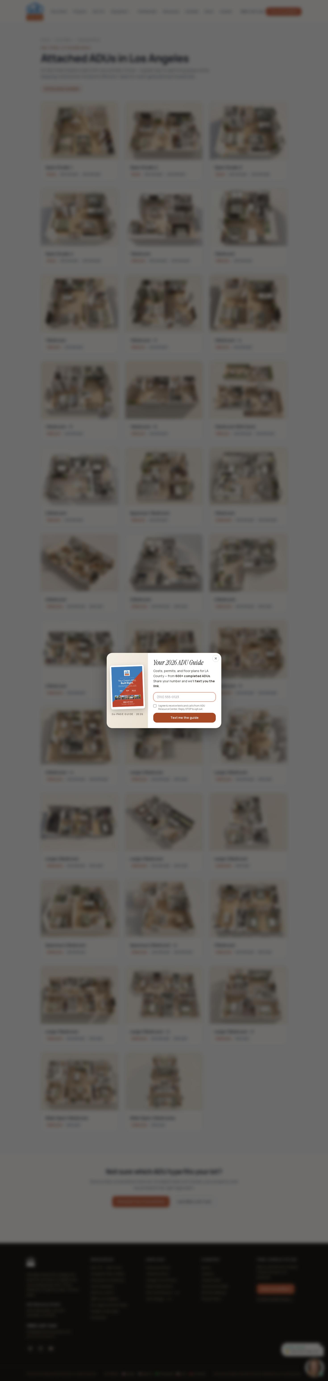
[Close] (216, 658)
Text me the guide (184, 717)
